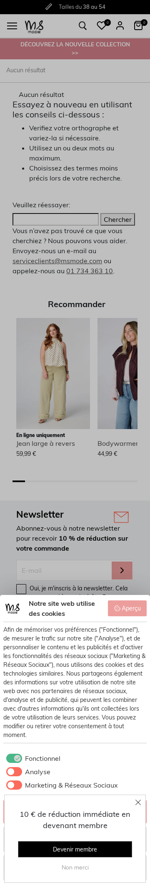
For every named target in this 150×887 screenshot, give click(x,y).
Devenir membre (75, 849)
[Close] (138, 802)
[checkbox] (31, 758)
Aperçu (131, 608)
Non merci (75, 867)
